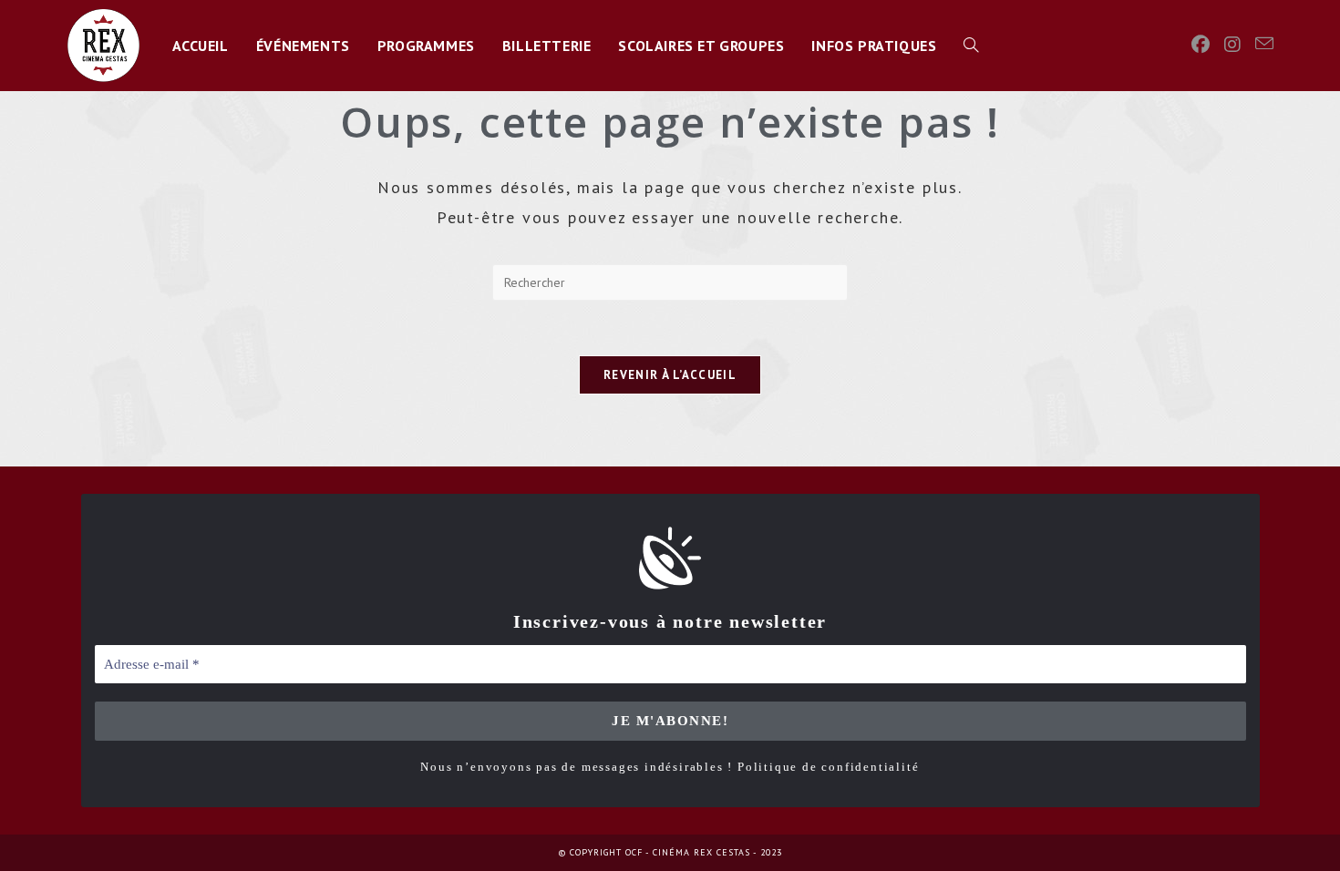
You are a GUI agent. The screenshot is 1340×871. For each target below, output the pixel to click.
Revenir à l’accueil (670, 375)
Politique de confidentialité (828, 767)
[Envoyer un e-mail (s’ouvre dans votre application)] (1264, 44)
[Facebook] (1200, 45)
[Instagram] (1232, 45)
